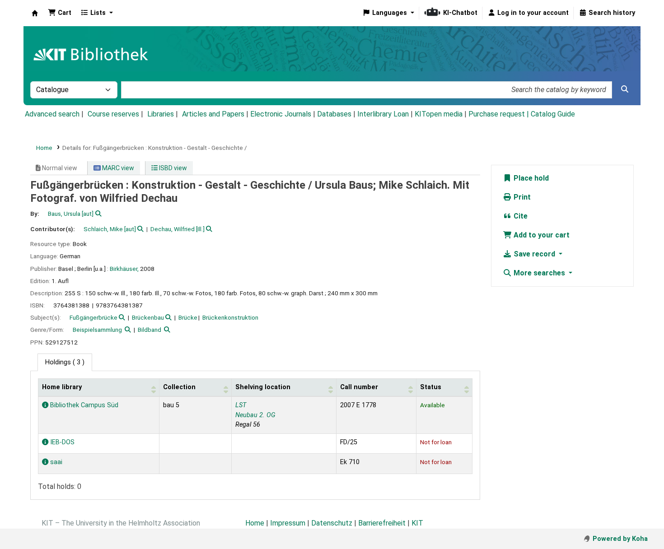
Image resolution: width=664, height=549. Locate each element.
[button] (59, 13)
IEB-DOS (61, 442)
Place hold (530, 178)
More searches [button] (539, 273)
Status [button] (430, 387)
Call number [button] (359, 387)
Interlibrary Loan (383, 114)
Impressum (287, 523)
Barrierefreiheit (382, 523)
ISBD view (172, 168)
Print (521, 197)
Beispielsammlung (97, 329)
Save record (534, 254)
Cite (520, 216)
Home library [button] (62, 387)
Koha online (35, 13)
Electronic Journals (280, 114)
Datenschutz (331, 523)
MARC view (117, 168)
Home (44, 147)
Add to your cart (541, 235)
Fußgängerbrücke (93, 317)
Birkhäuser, (124, 268)
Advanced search (52, 114)
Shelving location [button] (262, 387)
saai (55, 462)
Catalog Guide (553, 114)
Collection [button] (179, 387)
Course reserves (113, 114)
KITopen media (439, 114)
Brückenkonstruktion (230, 317)
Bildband (149, 329)
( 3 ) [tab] (64, 362)
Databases (334, 114)
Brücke (187, 317)
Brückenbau (148, 317)
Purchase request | (499, 114)
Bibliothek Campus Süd (83, 405)
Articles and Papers (213, 114)
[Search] (625, 89)
